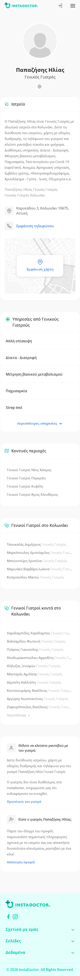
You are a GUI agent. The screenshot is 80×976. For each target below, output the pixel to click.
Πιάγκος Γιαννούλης (35, 649)
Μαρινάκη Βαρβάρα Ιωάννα (39, 569)
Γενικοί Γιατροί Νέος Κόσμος (29, 470)
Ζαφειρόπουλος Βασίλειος (39, 707)
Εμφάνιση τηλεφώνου (35, 225)
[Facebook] (8, 916)
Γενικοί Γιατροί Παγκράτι (26, 478)
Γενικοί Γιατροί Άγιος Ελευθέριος (32, 494)
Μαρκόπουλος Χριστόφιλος (39, 552)
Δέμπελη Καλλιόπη (34, 682)
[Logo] (21, 6)
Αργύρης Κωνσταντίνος (37, 698)
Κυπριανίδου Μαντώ (35, 577)
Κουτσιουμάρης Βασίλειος (39, 690)
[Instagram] (15, 917)
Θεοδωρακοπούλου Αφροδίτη (39, 657)
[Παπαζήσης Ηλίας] (40, 86)
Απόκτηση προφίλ (21, 862)
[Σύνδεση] (60, 6)
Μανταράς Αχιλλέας (34, 674)
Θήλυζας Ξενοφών (34, 666)
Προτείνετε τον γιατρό (24, 802)
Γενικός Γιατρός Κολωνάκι (25, 195)
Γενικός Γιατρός (45, 189)
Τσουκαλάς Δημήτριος (36, 544)
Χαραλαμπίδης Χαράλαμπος (39, 633)
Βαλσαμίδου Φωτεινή (36, 641)
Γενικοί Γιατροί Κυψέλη (25, 486)
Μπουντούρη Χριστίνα (37, 561)
